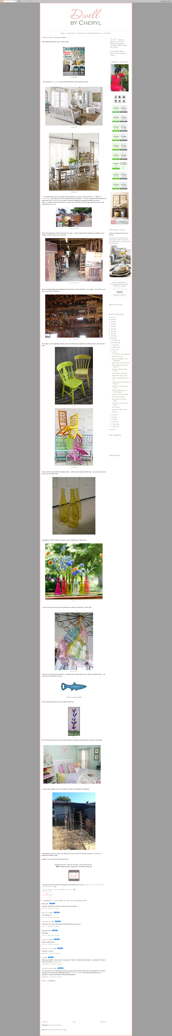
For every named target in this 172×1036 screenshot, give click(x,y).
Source (73, 405)
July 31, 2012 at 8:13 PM (50, 944)
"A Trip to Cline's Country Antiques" (121, 354)
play (43, 957)
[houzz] (124, 102)
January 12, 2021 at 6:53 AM (52, 964)
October (114, 345)
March (114, 422)
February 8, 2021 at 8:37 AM (52, 977)
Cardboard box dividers (48, 968)
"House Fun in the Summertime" (120, 394)
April (113, 419)
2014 (112, 333)
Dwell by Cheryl (46, 912)
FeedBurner (123, 295)
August (114, 349)
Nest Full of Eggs (73, 671)
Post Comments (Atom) (55, 1025)
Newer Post (45, 1022)
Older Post (103, 1022)
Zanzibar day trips (57, 962)
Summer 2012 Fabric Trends (119, 409)
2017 (112, 326)
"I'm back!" (115, 412)
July (113, 352)
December (115, 340)
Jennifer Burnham (46, 921)
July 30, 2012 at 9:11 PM (50, 908)
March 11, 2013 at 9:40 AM (51, 953)
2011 (112, 429)
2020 (112, 319)
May (113, 417)
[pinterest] (119, 102)
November (115, 342)
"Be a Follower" (116, 407)
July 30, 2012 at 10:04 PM (50, 917)
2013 (112, 336)
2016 (112, 329)
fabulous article (55, 81)
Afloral (74, 600)
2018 (112, 324)
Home (74, 1022)
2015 (112, 331)
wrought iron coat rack (47, 948)
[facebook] (116, 98)
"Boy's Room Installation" (118, 396)
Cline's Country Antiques (74, 228)
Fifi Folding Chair (74, 467)
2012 (112, 338)
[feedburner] (124, 98)
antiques (49, 891)
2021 (112, 317)
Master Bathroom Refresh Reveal (120, 362)
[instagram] (116, 102)
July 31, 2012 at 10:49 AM (50, 926)
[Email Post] (74, 889)
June (113, 414)
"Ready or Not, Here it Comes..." (120, 375)
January (114, 426)
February (114, 424)
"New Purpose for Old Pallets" (119, 373)
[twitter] (119, 98)
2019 (112, 322)
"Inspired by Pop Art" (117, 356)
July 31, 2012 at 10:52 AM (50, 935)
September (115, 347)
